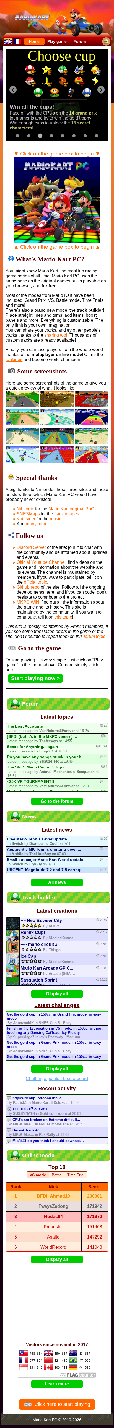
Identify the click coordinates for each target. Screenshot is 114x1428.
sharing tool (55, 335)
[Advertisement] (58, 1301)
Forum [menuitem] (80, 41)
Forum (30, 704)
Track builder (38, 897)
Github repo (28, 587)
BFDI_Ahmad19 (53, 1196)
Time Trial (75, 1175)
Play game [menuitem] (57, 41)
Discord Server (31, 547)
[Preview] (13, 924)
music (55, 518)
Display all (57, 993)
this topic (63, 617)
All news (57, 882)
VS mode (38, 1175)
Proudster (53, 1226)
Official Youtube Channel (41, 562)
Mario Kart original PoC (71, 509)
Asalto (53, 1237)
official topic (35, 582)
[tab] (17, 135)
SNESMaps (28, 514)
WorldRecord (53, 1247)
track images (66, 514)
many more (37, 523)
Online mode (38, 1155)
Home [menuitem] (34, 41)
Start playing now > (35, 678)
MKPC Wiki (28, 602)
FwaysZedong (53, 1206)
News (29, 816)
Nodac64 (53, 1216)
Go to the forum (57, 801)
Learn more (57, 1384)
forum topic (94, 636)
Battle (57, 1175)
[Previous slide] (13, 90)
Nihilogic (25, 509)
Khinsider (26, 518)
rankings (14, 359)
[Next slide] (101, 90)
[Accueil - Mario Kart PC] (17, 41)
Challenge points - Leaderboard (57, 1078)
